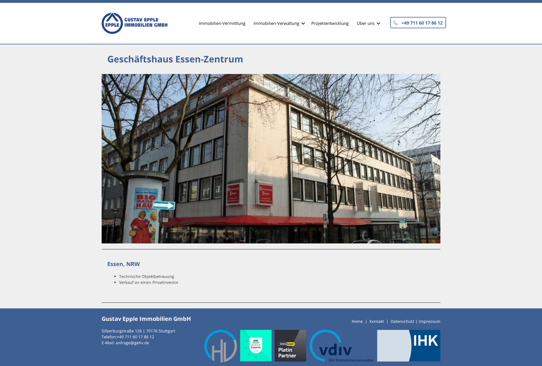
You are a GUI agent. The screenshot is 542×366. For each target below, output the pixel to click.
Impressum (429, 321)
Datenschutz (402, 321)
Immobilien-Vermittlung (222, 23)
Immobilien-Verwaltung (276, 23)
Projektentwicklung (330, 23)
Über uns (366, 23)
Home (357, 321)
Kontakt (377, 321)
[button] (418, 22)
